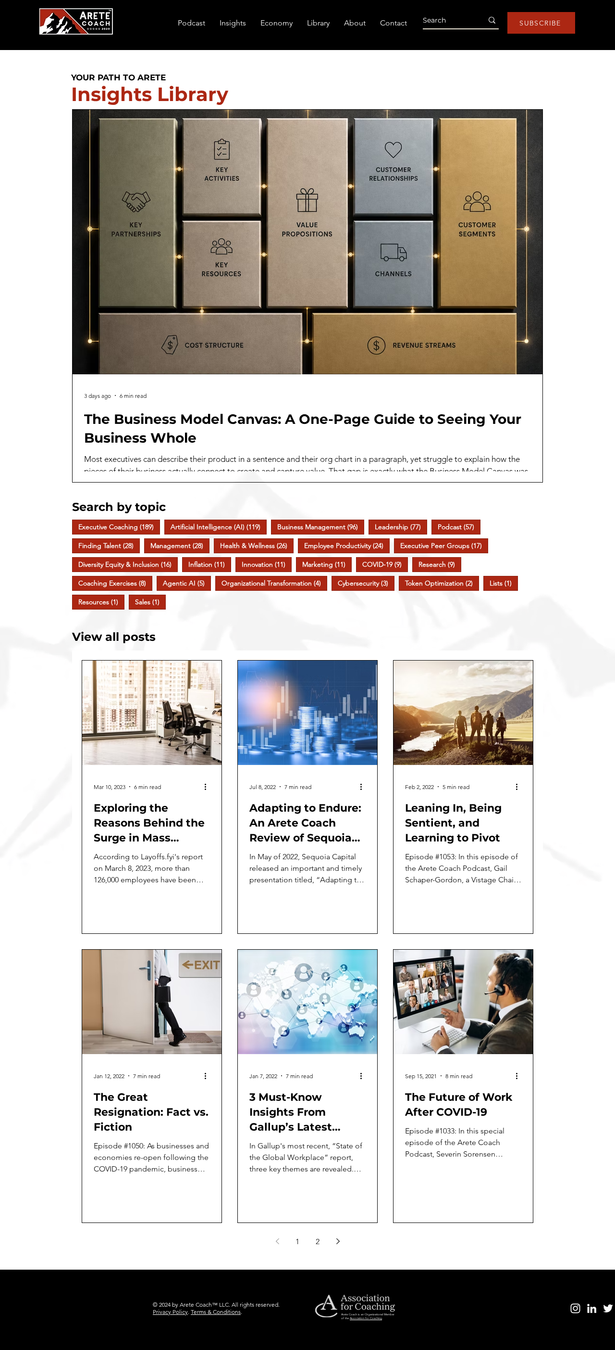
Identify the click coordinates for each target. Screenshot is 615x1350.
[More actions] (208, 786)
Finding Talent (109, 545)
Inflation (209, 564)
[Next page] (337, 1241)
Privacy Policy (170, 1311)
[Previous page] (277, 1241)
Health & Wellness (257, 545)
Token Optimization (442, 582)
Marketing (327, 564)
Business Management (320, 526)
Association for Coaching (366, 1318)
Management (179, 545)
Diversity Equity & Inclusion (128, 564)
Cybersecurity (366, 582)
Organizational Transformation (274, 582)
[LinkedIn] (591, 1308)
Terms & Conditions (216, 1311)
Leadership (401, 526)
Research (439, 564)
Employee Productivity (347, 545)
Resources (101, 601)
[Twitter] (608, 1308)
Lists (504, 582)
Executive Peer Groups (444, 545)
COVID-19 (385, 564)
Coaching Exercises (115, 582)
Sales (150, 601)
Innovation (267, 564)
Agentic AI (187, 582)
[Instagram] (575, 1308)
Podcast (459, 526)
